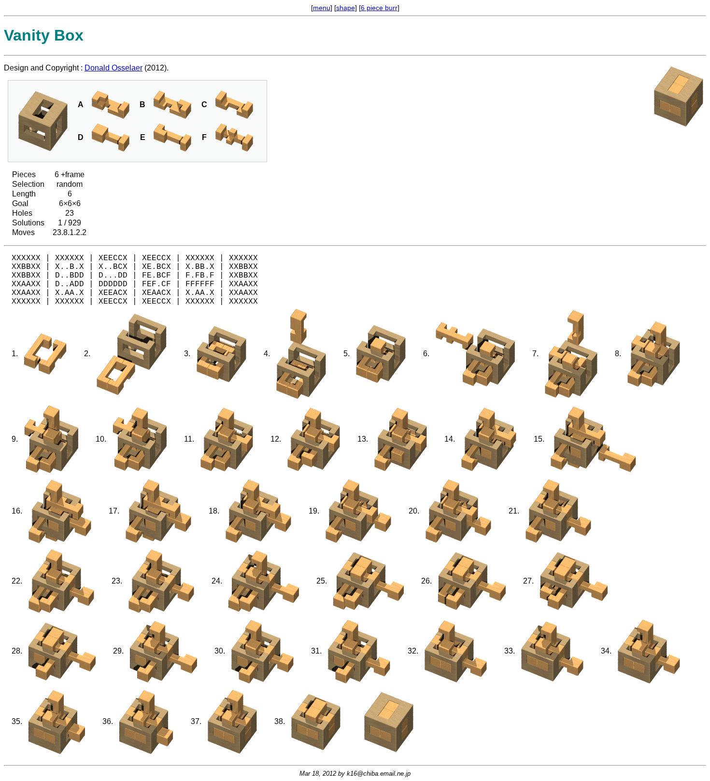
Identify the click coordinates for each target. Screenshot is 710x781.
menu (321, 8)
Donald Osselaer (113, 68)
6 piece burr (379, 8)
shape (345, 8)
